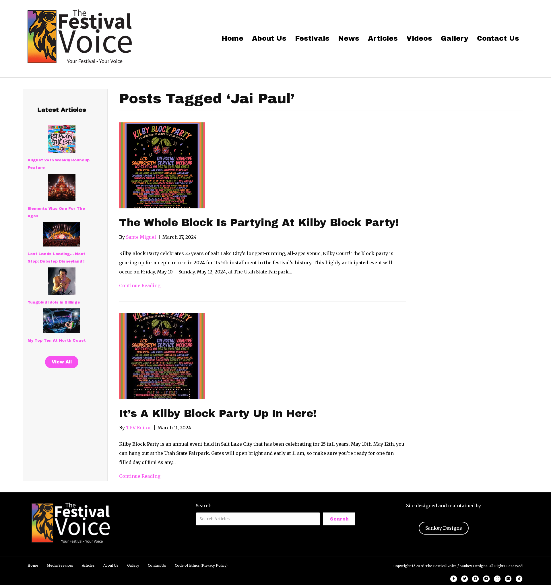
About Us (269, 38)
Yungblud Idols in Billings (54, 302)
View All (62, 361)
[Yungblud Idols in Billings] (61, 281)
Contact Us (498, 38)
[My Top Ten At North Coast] (61, 320)
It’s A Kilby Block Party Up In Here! (218, 413)
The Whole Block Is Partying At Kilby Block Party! (259, 222)
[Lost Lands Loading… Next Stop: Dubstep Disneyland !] (61, 234)
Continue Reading (139, 285)
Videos (419, 38)
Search (204, 505)
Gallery (454, 38)
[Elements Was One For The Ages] (61, 187)
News (348, 38)
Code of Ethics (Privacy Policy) (201, 565)
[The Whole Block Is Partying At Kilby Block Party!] (162, 165)
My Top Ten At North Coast (57, 341)
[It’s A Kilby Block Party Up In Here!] (162, 356)
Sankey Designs (443, 528)
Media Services (60, 565)
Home (232, 38)
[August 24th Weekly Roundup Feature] (61, 139)
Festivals (312, 38)
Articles (383, 38)
